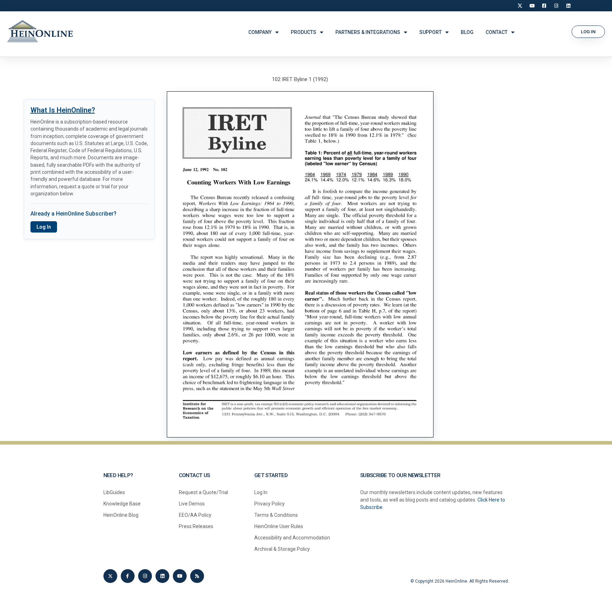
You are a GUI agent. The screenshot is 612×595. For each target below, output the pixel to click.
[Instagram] (556, 5)
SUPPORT (430, 32)
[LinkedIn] (568, 5)
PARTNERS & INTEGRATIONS (367, 32)
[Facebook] (544, 5)
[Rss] (197, 576)
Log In (43, 227)
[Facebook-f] (128, 576)
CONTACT (497, 32)
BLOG (467, 32)
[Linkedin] (162, 576)
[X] (519, 5)
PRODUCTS (303, 32)
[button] (588, 31)
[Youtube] (180, 576)
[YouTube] (532, 5)
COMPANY (260, 32)
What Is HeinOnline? (62, 110)
